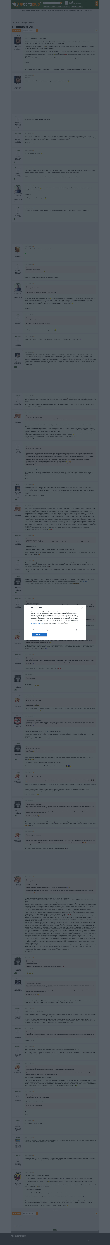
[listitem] (55, 630)
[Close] (82, 608)
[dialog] (55, 622)
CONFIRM (39, 634)
